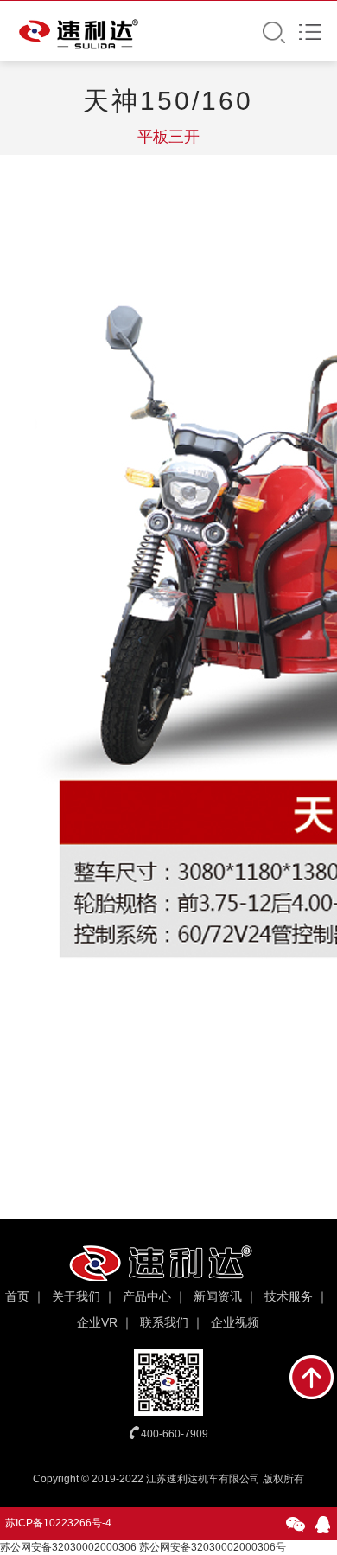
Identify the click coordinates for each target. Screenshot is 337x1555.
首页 (17, 1296)
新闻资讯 (218, 1296)
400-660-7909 (174, 1434)
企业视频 (235, 1322)
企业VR (97, 1322)
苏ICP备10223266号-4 (58, 1523)
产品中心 (147, 1296)
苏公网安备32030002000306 (68, 1547)
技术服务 (288, 1296)
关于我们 (76, 1296)
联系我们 (164, 1322)
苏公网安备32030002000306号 (212, 1547)
